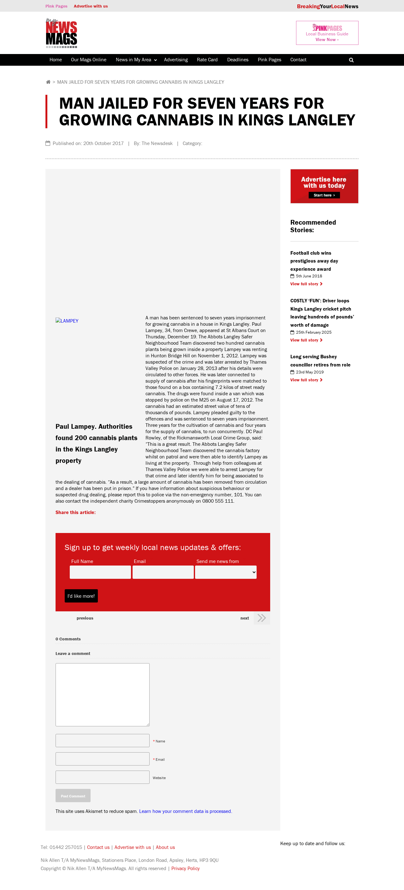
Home (56, 59)
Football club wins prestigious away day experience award (314, 261)
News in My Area (133, 59)
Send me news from (218, 560)
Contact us (98, 847)
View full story (304, 284)
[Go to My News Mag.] (48, 82)
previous (85, 618)
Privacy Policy (185, 868)
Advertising (176, 59)
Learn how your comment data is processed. (185, 811)
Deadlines (237, 59)
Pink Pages (56, 6)
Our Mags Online (88, 59)
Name (160, 741)
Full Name (82, 560)
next (245, 618)
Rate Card (207, 59)
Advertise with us (91, 6)
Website (159, 777)
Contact (298, 59)
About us (165, 847)
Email (140, 560)
